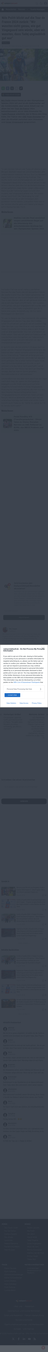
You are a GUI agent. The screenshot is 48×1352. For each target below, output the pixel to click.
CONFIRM (12, 695)
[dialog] (24, 676)
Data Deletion (11, 703)
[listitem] (24, 689)
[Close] (44, 649)
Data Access (24, 703)
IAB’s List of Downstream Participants (27, 682)
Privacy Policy (37, 703)
